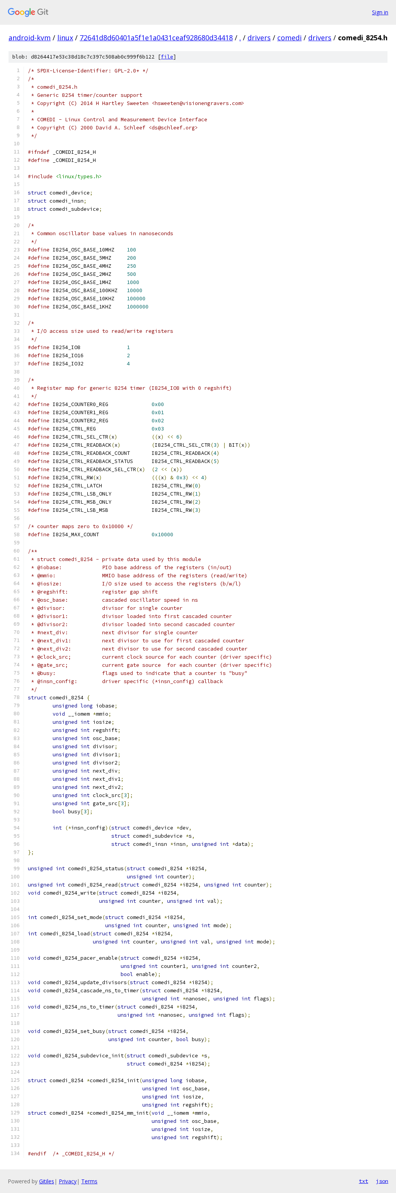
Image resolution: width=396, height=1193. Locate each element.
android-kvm (30, 37)
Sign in (380, 12)
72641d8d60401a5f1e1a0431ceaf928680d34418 (156, 37)
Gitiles (46, 1181)
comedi (289, 37)
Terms (89, 1181)
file (167, 56)
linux (65, 37)
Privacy (68, 1181)
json (382, 1181)
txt (363, 1181)
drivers (259, 37)
